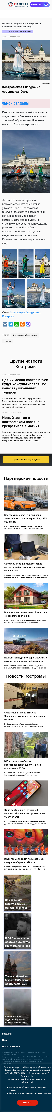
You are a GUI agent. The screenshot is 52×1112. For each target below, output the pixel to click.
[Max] (28, 324)
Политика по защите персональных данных (30, 1093)
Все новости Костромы (20, 31)
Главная (6, 23)
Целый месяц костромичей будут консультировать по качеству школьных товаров (25, 386)
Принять (27, 1102)
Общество (18, 23)
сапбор (7, 341)
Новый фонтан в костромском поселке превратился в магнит (21, 422)
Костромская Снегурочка (25, 335)
